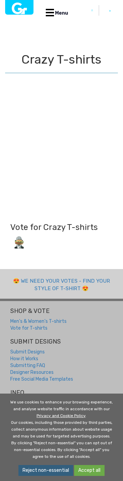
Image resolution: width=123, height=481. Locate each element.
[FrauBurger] (19, 242)
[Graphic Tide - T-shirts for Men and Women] (19, 7)
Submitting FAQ (27, 365)
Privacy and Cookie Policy (61, 415)
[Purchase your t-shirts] (110, 11)
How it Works (24, 359)
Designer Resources (32, 372)
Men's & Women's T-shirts (38, 321)
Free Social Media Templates (41, 379)
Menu (61, 13)
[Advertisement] (61, 151)
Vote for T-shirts (28, 328)
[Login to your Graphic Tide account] (92, 10)
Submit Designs (27, 352)
